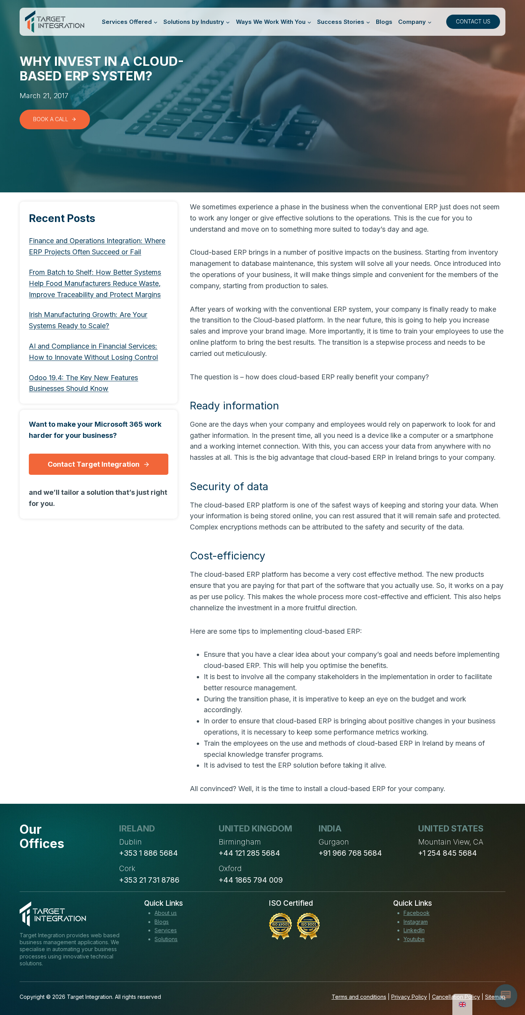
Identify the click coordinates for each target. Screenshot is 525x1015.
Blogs (384, 21)
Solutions (166, 939)
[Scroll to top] (505, 981)
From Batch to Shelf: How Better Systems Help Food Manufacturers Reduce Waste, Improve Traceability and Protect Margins (95, 283)
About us (166, 913)
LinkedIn (414, 930)
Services (166, 930)
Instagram (416, 921)
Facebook (417, 913)
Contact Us (473, 21)
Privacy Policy (409, 996)
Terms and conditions (359, 996)
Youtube (414, 939)
